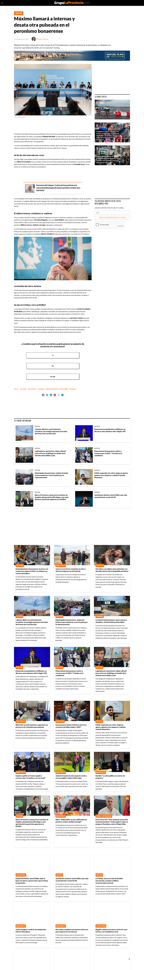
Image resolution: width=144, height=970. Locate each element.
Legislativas (20, 875)
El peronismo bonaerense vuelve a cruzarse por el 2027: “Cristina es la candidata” (108, 453)
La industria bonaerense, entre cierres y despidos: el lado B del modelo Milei (111, 621)
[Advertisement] (53, 124)
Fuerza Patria (32, 389)
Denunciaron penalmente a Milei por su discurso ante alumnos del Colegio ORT (110, 430)
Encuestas (60, 721)
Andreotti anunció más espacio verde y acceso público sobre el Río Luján (71, 777)
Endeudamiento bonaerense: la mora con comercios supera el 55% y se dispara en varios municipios (32, 571)
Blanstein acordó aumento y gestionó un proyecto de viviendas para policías (32, 726)
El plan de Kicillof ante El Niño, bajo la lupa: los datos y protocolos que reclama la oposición (32, 880)
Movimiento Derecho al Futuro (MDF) (57, 389)
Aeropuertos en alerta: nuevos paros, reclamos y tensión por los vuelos (105, 115)
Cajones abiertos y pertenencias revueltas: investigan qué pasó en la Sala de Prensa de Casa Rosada (51, 431)
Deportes (99, 565)
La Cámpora (40, 389)
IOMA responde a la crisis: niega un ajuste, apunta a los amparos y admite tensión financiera (111, 475)
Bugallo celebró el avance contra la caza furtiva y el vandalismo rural (111, 930)
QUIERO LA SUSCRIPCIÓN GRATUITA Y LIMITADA (112, 218)
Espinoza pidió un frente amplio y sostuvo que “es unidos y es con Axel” (30, 777)
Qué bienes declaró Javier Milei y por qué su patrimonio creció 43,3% (110, 496)
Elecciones (23, 389)
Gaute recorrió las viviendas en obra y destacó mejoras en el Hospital (71, 570)
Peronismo (72, 389)
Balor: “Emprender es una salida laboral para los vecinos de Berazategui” (71, 821)
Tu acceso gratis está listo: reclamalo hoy (108, 202)
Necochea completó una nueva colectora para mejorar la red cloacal (72, 930)
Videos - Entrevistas (103, 816)
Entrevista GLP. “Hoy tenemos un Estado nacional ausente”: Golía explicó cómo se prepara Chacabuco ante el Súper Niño (112, 822)
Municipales (60, 565)
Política (19, 13)
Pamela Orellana (42, 39)
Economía (19, 565)
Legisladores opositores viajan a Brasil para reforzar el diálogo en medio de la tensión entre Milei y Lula (50, 453)
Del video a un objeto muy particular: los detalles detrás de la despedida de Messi (112, 570)
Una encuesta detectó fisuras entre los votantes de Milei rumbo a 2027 (71, 726)
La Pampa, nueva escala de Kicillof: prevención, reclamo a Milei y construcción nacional (109, 880)
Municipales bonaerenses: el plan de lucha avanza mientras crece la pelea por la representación (51, 475)
